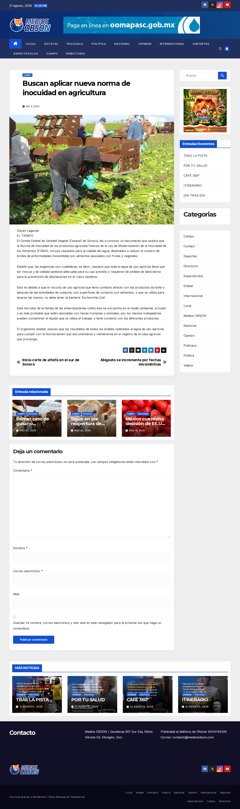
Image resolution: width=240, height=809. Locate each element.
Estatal (51, 44)
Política (99, 44)
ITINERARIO (193, 185)
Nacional (122, 44)
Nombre (20, 548)
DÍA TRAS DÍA (194, 195)
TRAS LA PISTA (196, 156)
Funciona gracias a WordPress (27, 796)
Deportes (201, 44)
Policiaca (75, 44)
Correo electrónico (28, 571)
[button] (220, 49)
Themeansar (77, 796)
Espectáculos (26, 53)
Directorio (75, 53)
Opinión (145, 44)
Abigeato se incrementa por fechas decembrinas (130, 362)
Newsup (60, 796)
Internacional (172, 44)
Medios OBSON (195, 316)
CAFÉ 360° (192, 175)
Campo (52, 53)
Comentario (22, 470)
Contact (189, 246)
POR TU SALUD (195, 165)
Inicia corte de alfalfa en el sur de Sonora (50, 362)
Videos (188, 365)
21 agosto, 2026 (31, 706)
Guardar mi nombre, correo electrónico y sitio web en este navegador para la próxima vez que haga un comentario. (87, 625)
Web (16, 594)
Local (31, 44)
